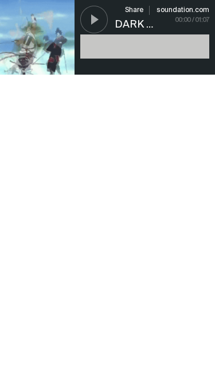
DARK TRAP (144, 25)
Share (134, 10)
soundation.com (183, 10)
